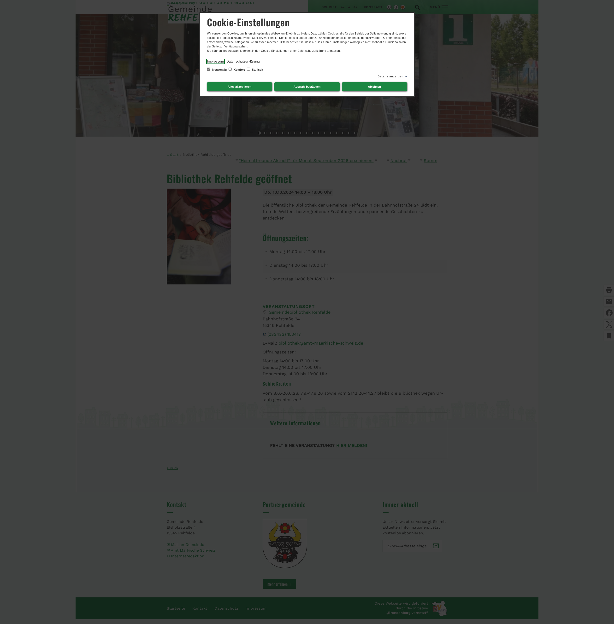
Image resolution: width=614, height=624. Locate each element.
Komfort (239, 69)
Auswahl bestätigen (307, 86)
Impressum (215, 61)
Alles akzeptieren (239, 86)
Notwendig (219, 69)
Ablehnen (374, 86)
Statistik (257, 69)
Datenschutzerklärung (243, 61)
